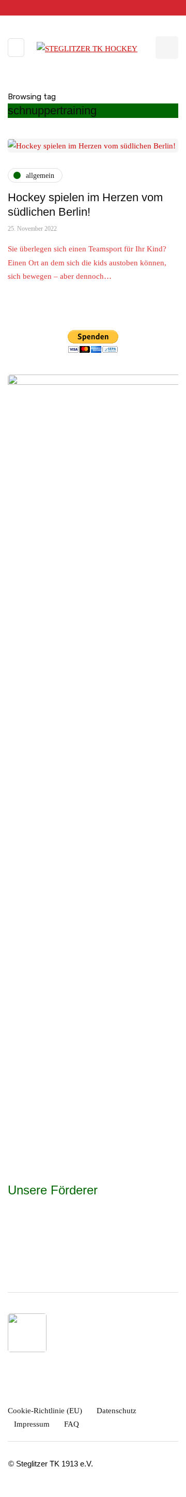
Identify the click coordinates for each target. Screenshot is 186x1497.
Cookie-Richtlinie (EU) (45, 1410)
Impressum (32, 1424)
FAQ (71, 1424)
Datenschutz (116, 1410)
